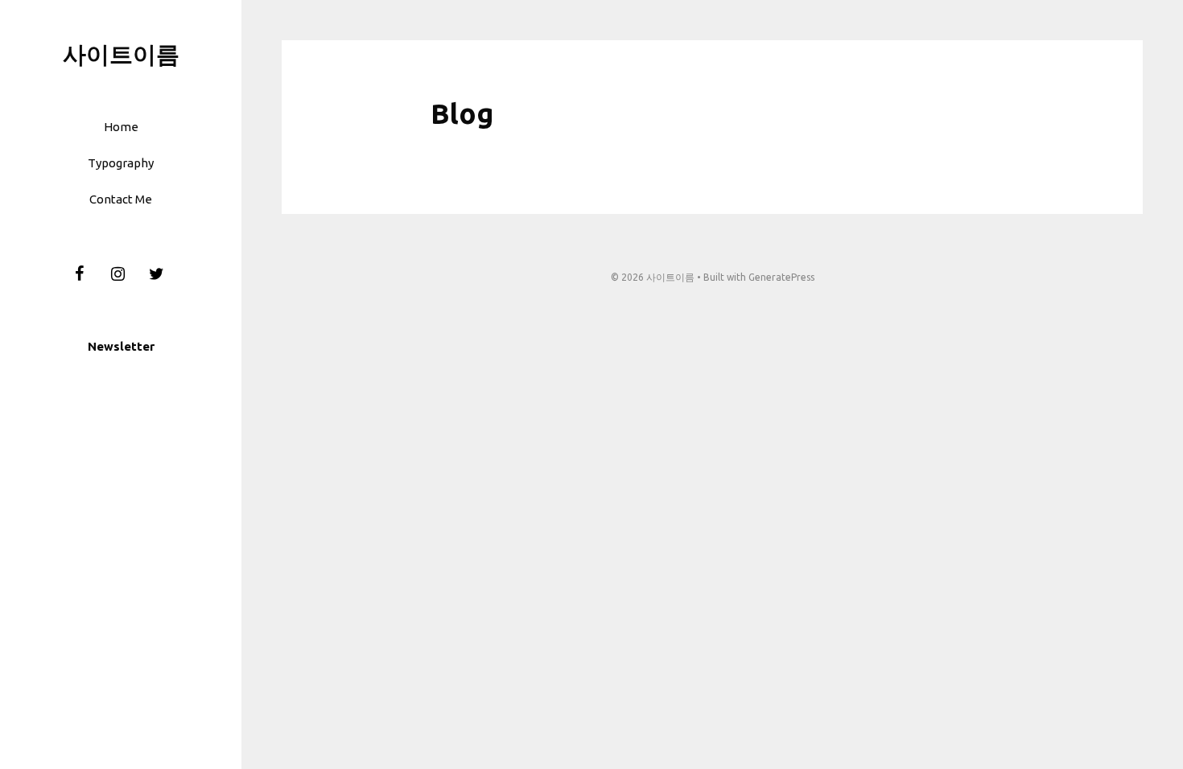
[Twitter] (156, 274)
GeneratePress (781, 277)
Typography (121, 163)
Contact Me (120, 199)
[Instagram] (117, 274)
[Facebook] (79, 274)
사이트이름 (121, 54)
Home (121, 127)
